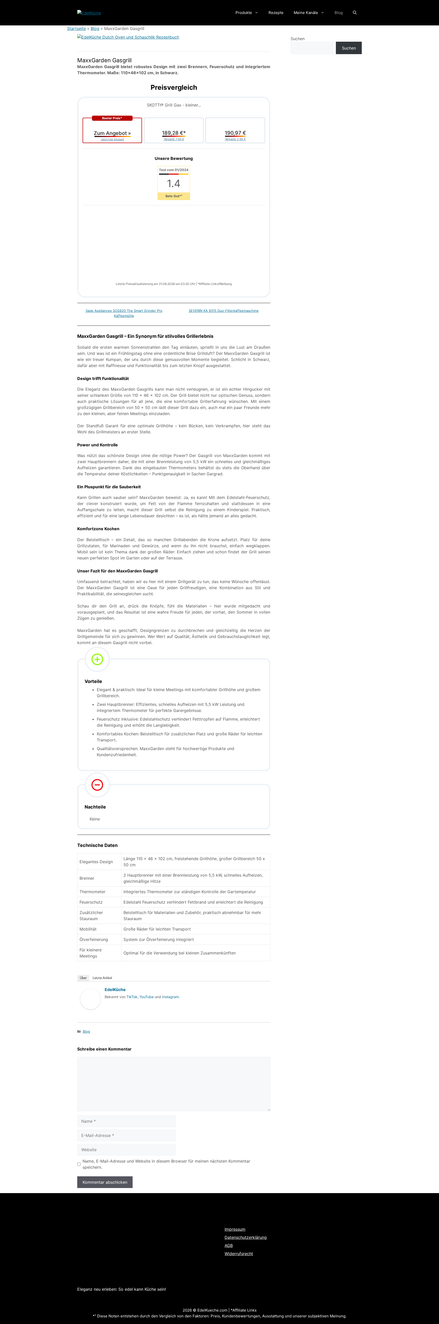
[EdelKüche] (90, 1014)
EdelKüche (115, 989)
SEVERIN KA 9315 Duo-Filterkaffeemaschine (224, 311)
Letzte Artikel (102, 978)
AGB (229, 1245)
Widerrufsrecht (239, 1253)
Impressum (235, 1229)
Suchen (298, 38)
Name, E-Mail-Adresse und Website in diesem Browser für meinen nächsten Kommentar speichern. (166, 1164)
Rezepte (276, 12)
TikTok (132, 997)
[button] (355, 12)
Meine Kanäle (306, 12)
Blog (339, 12)
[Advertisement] (174, 246)
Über (83, 978)
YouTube (146, 997)
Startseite (76, 28)
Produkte (244, 12)
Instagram (170, 997)
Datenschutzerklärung (246, 1237)
